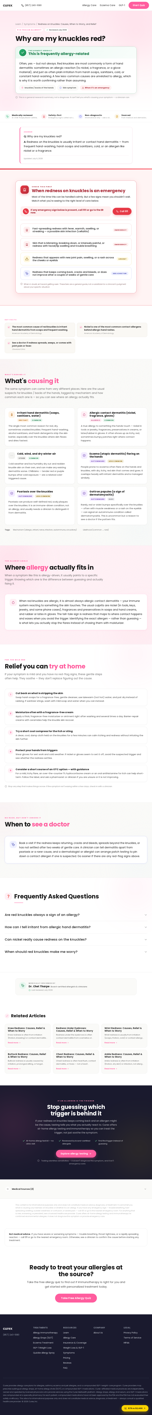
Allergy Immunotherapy (45, 1332)
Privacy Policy (131, 1332)
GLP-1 (122, 5)
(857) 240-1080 (31, 5)
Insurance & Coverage (75, 1342)
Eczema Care (107, 5)
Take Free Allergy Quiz (76, 1298)
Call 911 (124, 211)
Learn (18, 24)
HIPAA (126, 1342)
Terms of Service (132, 1337)
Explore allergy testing (74, 1153)
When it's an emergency (97, 87)
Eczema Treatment (43, 1342)
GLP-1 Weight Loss (42, 1347)
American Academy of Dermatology (27, 333)
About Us (98, 1332)
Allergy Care (89, 5)
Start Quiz (139, 5)
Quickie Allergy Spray (44, 1352)
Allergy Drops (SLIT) (43, 1337)
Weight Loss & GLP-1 (73, 1347)
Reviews (67, 1362)
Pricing (66, 1357)
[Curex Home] (10, 5)
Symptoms (29, 24)
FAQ (65, 1367)
